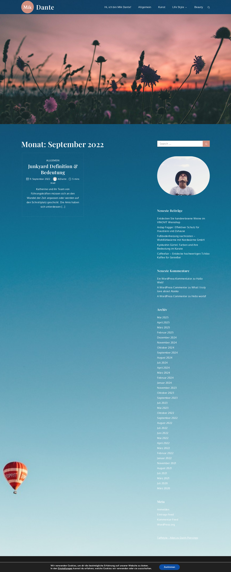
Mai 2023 (162, 407)
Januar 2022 (164, 458)
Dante (45, 7)
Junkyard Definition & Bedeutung (53, 169)
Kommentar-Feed (167, 519)
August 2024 (164, 357)
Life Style (178, 7)
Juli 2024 (162, 362)
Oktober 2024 (165, 347)
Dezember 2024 (167, 337)
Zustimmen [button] (169, 567)
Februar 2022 (165, 453)
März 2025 (163, 327)
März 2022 (163, 448)
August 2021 (164, 468)
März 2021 (163, 478)
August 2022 (164, 423)
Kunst (161, 7)
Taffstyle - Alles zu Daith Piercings (177, 537)
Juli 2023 (162, 402)
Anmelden (163, 509)
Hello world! (199, 296)
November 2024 (167, 342)
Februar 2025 (165, 332)
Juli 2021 (162, 473)
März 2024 (163, 372)
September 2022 (167, 417)
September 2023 (167, 397)
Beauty (198, 7)
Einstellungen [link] (65, 568)
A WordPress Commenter (172, 287)
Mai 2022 (162, 438)
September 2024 (167, 352)
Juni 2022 (162, 433)
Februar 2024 (165, 377)
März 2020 (163, 488)
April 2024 (163, 367)
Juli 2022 (162, 428)
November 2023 (167, 387)
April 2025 (163, 322)
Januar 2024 (164, 382)
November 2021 (166, 463)
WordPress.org (166, 524)
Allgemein (144, 7)
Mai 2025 (162, 317)
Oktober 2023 (165, 392)
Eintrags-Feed (165, 514)
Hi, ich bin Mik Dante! (117, 7)
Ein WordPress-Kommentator (174, 278)
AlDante (62, 179)
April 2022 (163, 443)
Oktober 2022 (165, 412)
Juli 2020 (162, 483)
